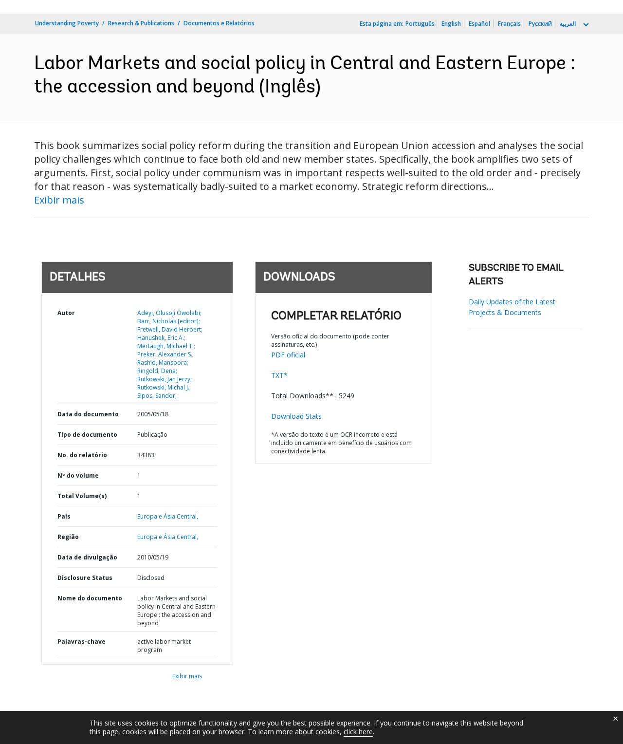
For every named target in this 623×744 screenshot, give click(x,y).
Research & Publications (141, 23)
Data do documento (88, 414)
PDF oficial (288, 354)
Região (68, 537)
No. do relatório (82, 455)
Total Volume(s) (82, 496)
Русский (540, 23)
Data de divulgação (87, 557)
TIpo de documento (87, 434)
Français (509, 23)
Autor (66, 313)
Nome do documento (89, 598)
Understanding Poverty (67, 23)
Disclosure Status (84, 578)
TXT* (279, 375)
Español (479, 23)
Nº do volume (78, 475)
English (451, 23)
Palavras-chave (81, 641)
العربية (568, 23)
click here (358, 731)
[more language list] (585, 24)
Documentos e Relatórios (219, 23)
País (64, 516)
